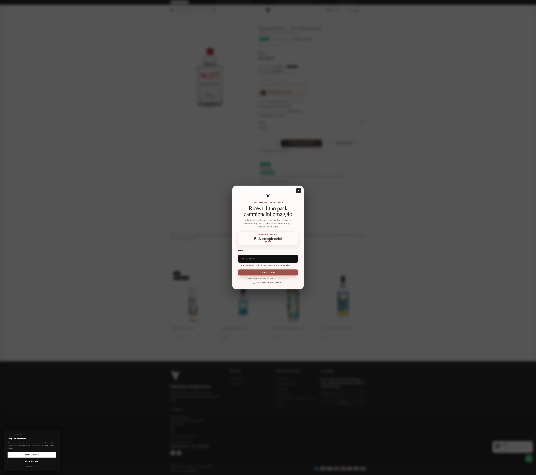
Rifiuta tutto (32, 466)
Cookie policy (49, 445)
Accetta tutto (32, 455)
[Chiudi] (298, 190)
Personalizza (32, 461)
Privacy (11, 448)
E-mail (240, 250)
